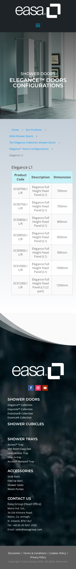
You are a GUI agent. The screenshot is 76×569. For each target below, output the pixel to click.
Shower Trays (23, 439)
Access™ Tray (15, 444)
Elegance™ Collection (20, 405)
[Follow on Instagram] (38, 388)
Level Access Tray (18, 453)
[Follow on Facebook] (31, 388)
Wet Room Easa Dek (19, 449)
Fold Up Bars (15, 480)
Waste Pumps (16, 489)
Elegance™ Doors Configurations (29, 149)
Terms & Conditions (35, 553)
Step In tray (14, 457)
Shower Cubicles (26, 424)
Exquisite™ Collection (20, 409)
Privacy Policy (38, 557)
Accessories (20, 471)
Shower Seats (16, 485)
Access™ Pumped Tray (21, 461)
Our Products (34, 129)
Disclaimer (14, 553)
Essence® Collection (20, 417)
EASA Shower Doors (21, 136)
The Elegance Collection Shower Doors (32, 142)
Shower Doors (24, 399)
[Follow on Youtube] (45, 388)
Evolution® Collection (20, 413)
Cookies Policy (57, 553)
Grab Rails (14, 476)
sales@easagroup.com (29, 529)
